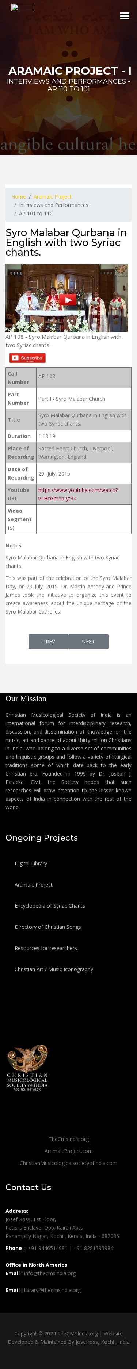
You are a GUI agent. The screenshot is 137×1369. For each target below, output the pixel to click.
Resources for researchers (45, 948)
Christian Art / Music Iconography (53, 969)
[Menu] (124, 16)
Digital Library (30, 863)
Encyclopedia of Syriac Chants (49, 905)
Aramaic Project (33, 884)
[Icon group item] (12, 1306)
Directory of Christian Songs (47, 926)
